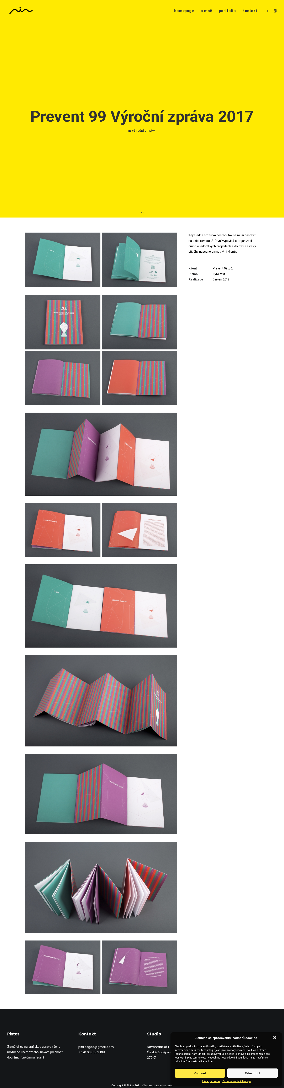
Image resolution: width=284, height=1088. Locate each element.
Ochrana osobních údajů (236, 1081)
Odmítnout (252, 1073)
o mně (206, 11)
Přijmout (200, 1073)
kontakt (250, 11)
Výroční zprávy (144, 130)
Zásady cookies (211, 1081)
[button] (275, 1037)
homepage (184, 11)
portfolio (227, 11)
